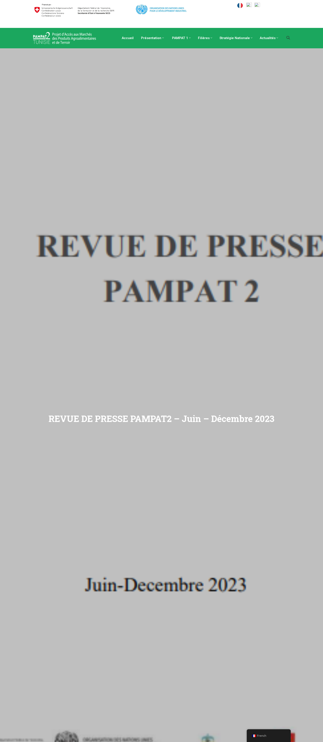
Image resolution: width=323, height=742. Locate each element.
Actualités (268, 38)
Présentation (150, 38)
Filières (204, 38)
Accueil (127, 38)
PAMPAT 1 (179, 38)
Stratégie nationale (235, 38)
